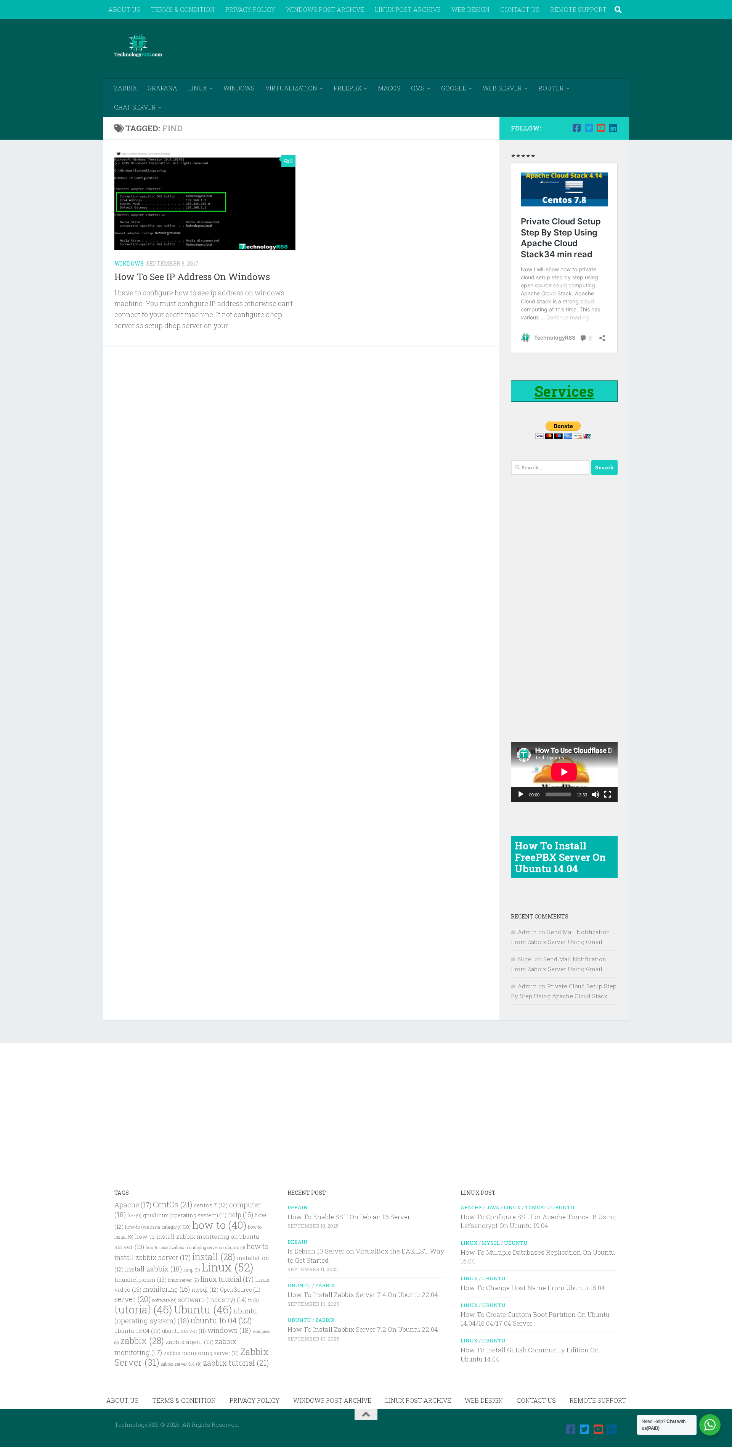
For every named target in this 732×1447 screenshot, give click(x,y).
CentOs (172, 1204)
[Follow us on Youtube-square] (600, 127)
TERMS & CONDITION (183, 9)
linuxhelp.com (140, 1279)
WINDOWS (239, 88)
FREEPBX (347, 88)
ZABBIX (125, 88)
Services (564, 391)
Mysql (491, 1242)
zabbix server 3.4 (181, 1364)
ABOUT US (124, 9)
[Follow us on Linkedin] (613, 127)
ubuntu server (184, 1331)
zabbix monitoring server (201, 1353)
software (164, 1300)
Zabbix (325, 1285)
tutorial (143, 1309)
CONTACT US (519, 9)
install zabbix (153, 1268)
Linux (228, 1267)
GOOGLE (453, 88)
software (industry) (212, 1300)
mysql (204, 1289)
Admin (527, 932)
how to (219, 1224)
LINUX (197, 88)
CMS (418, 88)
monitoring (166, 1289)
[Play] (521, 794)
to (253, 1300)
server (132, 1299)
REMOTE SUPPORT (578, 9)
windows (229, 1330)
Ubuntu (203, 1309)
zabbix (142, 1340)
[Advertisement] (479, 48)
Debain (297, 1207)
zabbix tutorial (236, 1363)
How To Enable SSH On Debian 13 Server (348, 1216)
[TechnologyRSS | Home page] (138, 45)
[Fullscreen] (608, 794)
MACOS (389, 88)
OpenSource (240, 1289)
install (213, 1256)
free (134, 1215)
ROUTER (551, 88)
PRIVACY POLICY (250, 9)
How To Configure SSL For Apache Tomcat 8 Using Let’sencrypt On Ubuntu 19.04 (538, 1221)
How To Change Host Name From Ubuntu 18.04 (533, 1287)
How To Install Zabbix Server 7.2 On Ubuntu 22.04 (362, 1329)
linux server (183, 1280)
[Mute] (595, 794)
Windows (129, 263)
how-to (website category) (158, 1227)
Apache (132, 1204)
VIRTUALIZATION (291, 88)
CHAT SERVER (135, 107)
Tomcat (536, 1207)
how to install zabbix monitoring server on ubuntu (195, 1247)
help (240, 1214)
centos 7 (211, 1205)
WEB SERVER (502, 88)
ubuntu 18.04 (137, 1330)
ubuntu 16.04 (221, 1320)
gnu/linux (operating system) (184, 1215)
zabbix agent (189, 1341)
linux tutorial (227, 1279)
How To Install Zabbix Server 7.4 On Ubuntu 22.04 (362, 1294)
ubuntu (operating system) (185, 1315)
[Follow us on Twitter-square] (588, 127)
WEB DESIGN (470, 9)
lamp (191, 1270)
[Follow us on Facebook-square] (576, 127)
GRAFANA (162, 88)
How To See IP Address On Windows (192, 276)
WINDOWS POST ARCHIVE (325, 9)
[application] (564, 772)
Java (492, 1207)
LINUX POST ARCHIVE (408, 9)
